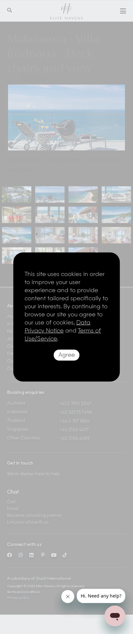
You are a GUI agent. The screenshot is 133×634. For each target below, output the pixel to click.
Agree (66, 355)
